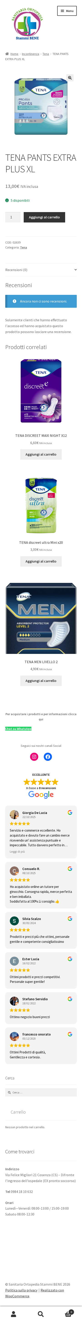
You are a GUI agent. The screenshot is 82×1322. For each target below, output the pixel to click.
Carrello (63, 1310)
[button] (70, 77)
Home (14, 54)
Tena (46, 54)
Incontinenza (30, 54)
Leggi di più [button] (17, 852)
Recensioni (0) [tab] (16, 269)
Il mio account (13, 1314)
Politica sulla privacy (21, 1290)
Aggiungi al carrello (44, 217)
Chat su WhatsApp (18, 729)
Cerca (41, 1314)
